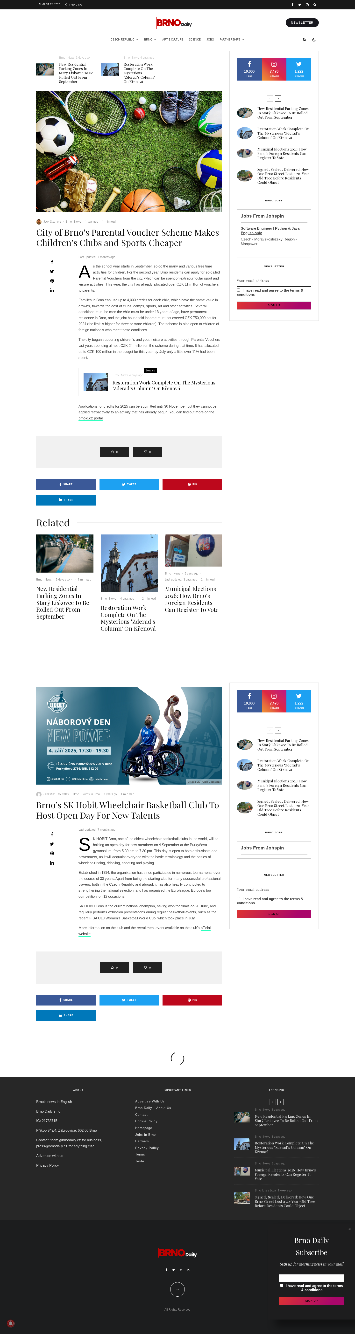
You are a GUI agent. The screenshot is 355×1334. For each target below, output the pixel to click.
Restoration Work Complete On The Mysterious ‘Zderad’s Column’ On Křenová (139, 73)
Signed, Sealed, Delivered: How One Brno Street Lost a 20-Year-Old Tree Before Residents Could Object (284, 176)
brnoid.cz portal (90, 418)
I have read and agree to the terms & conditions (314, 1288)
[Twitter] (300, 5)
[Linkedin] (188, 1269)
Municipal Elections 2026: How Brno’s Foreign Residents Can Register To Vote (192, 599)
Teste (139, 1161)
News (71, 57)
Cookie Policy (146, 1121)
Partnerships (230, 39)
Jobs (210, 39)
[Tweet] (52, 271)
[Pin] (52, 281)
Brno (148, 39)
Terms (140, 1154)
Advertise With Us (150, 1101)
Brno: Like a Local (266, 1190)
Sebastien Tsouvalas (56, 794)
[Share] (52, 262)
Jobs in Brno (145, 1134)
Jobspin (275, 216)
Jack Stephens (52, 221)
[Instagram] (307, 5)
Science (195, 39)
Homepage (143, 1128)
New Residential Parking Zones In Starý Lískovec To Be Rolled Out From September (76, 73)
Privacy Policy (47, 1165)
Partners (142, 1141)
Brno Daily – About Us (153, 1108)
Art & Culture (172, 39)
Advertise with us (49, 1156)
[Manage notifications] (10, 1323)
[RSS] (304, 39)
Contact (141, 1114)
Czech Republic (122, 39)
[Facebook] (292, 5)
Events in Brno (90, 794)
